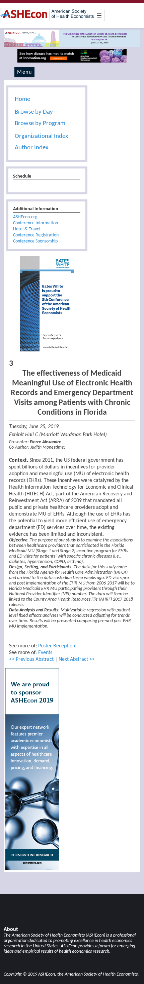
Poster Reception (56, 646)
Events (45, 652)
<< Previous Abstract (31, 659)
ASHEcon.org (25, 217)
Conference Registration (36, 235)
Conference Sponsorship (35, 241)
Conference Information (35, 223)
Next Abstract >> (77, 659)
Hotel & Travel (26, 229)
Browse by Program (40, 123)
